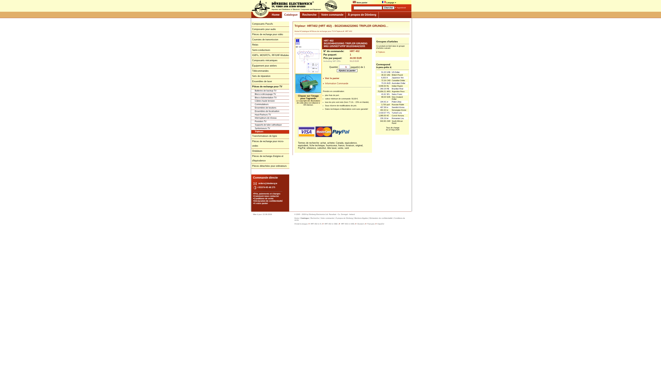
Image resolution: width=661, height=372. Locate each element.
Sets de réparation (261, 76)
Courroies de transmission (265, 39)
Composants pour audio (264, 29)
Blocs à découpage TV (265, 94)
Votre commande (332, 14)
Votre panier (361, 3)
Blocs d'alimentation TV (266, 97)
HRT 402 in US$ (347, 224)
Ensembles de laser (262, 81)
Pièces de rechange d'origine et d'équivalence (267, 158)
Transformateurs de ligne (264, 136)
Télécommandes (260, 71)
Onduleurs (257, 151)
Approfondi (401, 8)
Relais (255, 44)
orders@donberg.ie (267, 183)
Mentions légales (361, 218)
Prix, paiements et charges (267, 194)
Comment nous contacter (266, 196)
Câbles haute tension (265, 101)
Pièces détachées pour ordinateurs (269, 166)
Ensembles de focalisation (267, 111)
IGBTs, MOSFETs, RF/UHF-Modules (270, 55)
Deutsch (360, 224)
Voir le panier (332, 78)
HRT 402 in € (315, 224)
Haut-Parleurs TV (263, 114)
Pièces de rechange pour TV (322, 31)
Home (276, 14)
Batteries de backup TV (265, 91)
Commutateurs (262, 104)
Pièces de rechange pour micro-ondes (268, 143)
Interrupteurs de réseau (266, 118)
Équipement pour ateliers (264, 65)
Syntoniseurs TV (262, 128)
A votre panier (261, 203)
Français (370, 224)
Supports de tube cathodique (268, 125)
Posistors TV (260, 121)
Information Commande (336, 83)
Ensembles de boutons (265, 108)
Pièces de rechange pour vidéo (267, 34)
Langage (390, 3)
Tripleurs (259, 131)
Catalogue (291, 14)
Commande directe (265, 177)
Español (380, 224)
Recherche (309, 14)
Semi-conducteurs (261, 50)
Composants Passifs (262, 24)
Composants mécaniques (264, 60)
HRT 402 (348, 31)
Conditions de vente (264, 198)
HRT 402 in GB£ (331, 224)
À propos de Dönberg (362, 14)
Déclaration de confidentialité (268, 201)
